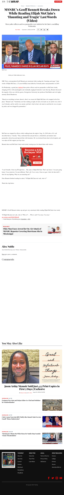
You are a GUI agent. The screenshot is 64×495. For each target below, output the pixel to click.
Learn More (32, 461)
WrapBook (20, 472)
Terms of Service (45, 456)
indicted (20, 87)
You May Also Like (12, 343)
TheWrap (21, 453)
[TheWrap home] (13, 2)
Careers (20, 464)
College (54, 458)
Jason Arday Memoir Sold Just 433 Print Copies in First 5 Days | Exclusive (32, 387)
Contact (20, 461)
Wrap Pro (32, 453)
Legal (42, 453)
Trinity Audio (16, 75)
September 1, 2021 (25, 219)
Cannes (54, 456)
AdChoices (43, 461)
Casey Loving (23, 392)
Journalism (40, 6)
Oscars (53, 464)
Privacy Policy (44, 458)
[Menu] (3, 2)
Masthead (20, 467)
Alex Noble (17, 29)
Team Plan (31, 458)
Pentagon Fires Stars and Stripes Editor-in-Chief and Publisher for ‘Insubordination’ (21, 401)
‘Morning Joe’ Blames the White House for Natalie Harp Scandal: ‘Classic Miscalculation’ (21, 434)
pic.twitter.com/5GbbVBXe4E (10, 217)
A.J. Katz (30, 392)
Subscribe (58, 1)
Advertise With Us (56, 467)
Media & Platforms (31, 6)
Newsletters (21, 470)
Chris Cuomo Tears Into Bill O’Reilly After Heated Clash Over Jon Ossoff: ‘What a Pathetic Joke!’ (21, 418)
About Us (20, 456)
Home (22, 6)
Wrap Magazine (57, 453)
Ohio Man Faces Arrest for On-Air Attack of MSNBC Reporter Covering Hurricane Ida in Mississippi (22, 231)
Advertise (20, 458)
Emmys (54, 461)
